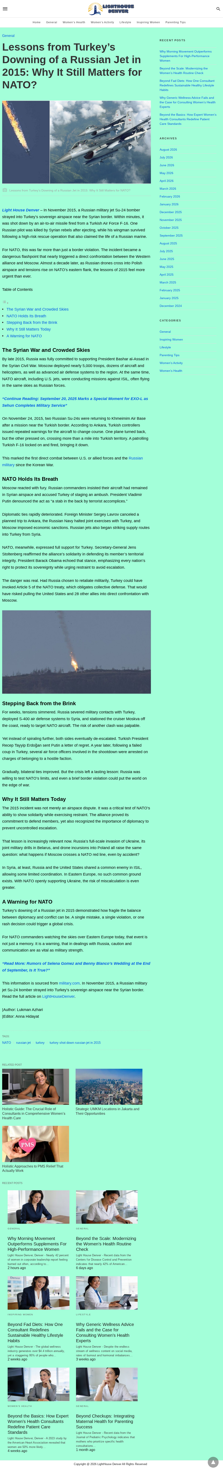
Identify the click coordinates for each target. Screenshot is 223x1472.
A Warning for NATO (24, 336)
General (51, 22)
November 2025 (171, 220)
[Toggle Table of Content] (5, 303)
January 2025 (169, 298)
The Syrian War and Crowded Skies (38, 309)
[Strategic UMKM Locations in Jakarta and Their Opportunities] (109, 1087)
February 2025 (170, 290)
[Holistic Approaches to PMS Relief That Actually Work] (35, 1144)
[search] (218, 8)
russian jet (23, 1042)
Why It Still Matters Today (29, 329)
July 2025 (166, 251)
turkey (40, 1042)
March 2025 (168, 282)
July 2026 (166, 157)
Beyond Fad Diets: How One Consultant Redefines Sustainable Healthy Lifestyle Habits (187, 85)
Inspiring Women (148, 22)
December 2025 (171, 212)
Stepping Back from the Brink (32, 322)
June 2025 (167, 259)
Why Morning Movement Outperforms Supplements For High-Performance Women (37, 1244)
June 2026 (167, 165)
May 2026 (166, 173)
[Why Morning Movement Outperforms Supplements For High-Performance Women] (38, 1207)
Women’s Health (74, 22)
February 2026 (170, 196)
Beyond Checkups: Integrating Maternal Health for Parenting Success (105, 1421)
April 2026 (167, 181)
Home (37, 22)
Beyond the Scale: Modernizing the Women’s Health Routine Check (106, 1244)
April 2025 (167, 274)
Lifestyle (125, 22)
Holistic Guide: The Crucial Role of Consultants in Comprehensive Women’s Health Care (33, 1113)
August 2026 (168, 149)
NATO (6, 1042)
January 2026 (169, 204)
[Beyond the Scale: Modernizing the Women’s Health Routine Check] (107, 1207)
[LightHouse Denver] (111, 8)
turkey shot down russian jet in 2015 (75, 1042)
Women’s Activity (102, 22)
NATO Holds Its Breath (26, 316)
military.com (69, 983)
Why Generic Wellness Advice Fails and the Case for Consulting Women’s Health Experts (188, 102)
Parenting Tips (176, 22)
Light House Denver (20, 210)
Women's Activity (171, 363)
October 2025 (169, 227)
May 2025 (166, 266)
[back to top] (213, 1462)
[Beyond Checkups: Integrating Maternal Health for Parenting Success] (107, 1384)
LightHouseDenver (58, 996)
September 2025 (171, 235)
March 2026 (168, 188)
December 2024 (171, 306)
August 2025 (168, 243)
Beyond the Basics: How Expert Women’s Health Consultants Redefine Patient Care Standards (188, 119)
